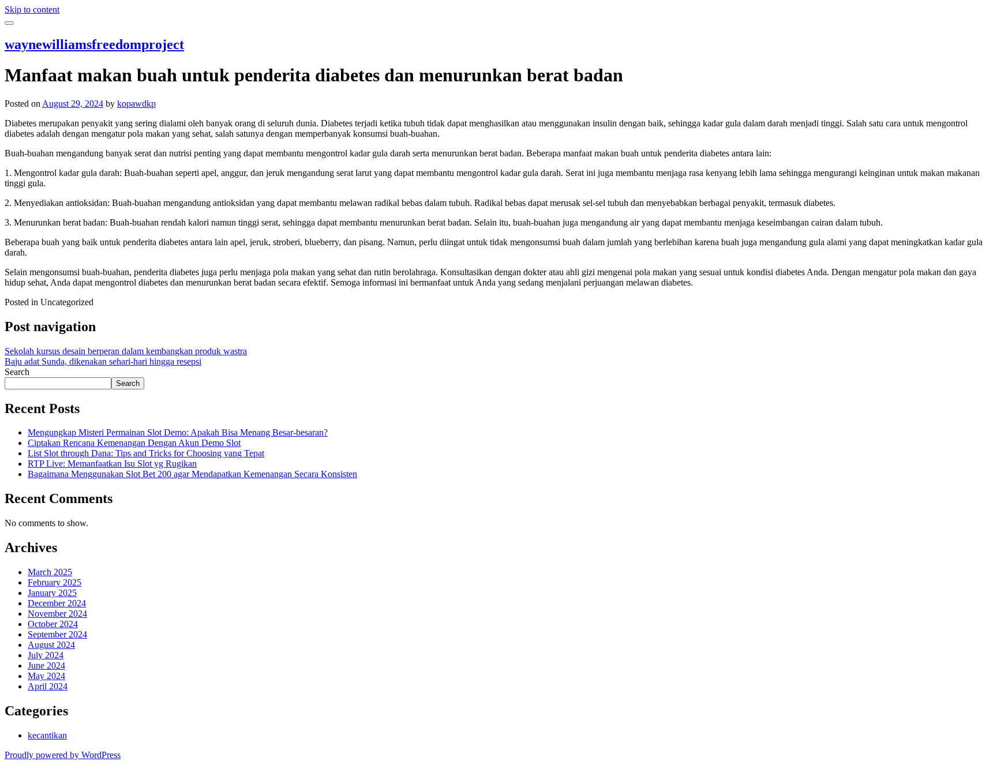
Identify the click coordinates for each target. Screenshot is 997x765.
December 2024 (57, 603)
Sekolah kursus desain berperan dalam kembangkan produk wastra (126, 351)
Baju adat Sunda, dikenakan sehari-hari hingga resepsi (103, 361)
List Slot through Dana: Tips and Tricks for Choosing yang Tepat (146, 453)
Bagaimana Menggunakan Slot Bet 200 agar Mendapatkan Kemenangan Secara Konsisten (192, 474)
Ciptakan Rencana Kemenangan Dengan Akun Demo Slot (134, 443)
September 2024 (57, 634)
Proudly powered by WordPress (63, 755)
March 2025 (50, 572)
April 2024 (48, 686)
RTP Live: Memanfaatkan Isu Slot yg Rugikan (112, 463)
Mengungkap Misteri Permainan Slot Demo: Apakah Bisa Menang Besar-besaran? (178, 432)
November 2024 (57, 613)
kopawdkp (136, 103)
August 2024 (51, 645)
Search (17, 372)
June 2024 (46, 665)
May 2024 (46, 676)
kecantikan (47, 735)
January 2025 (52, 593)
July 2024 (45, 655)
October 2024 (53, 624)
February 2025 (54, 582)
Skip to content (32, 9)
